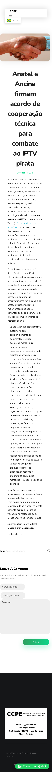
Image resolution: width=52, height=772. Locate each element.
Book (13, 551)
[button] (32, 766)
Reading (21, 551)
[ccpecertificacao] (26, 11)
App (8, 551)
